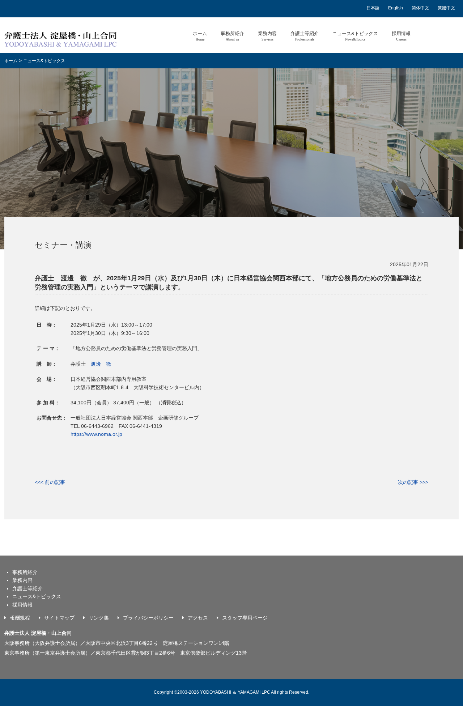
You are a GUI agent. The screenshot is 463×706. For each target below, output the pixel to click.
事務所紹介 (232, 36)
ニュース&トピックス (355, 36)
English (395, 7)
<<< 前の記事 (50, 482)
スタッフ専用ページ (245, 618)
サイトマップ (59, 618)
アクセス (198, 618)
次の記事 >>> (413, 482)
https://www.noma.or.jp (96, 434)
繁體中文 (446, 7)
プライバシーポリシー (148, 618)
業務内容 (267, 36)
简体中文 (420, 7)
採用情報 (401, 36)
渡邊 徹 (101, 364)
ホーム (200, 36)
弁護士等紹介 (304, 36)
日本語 (372, 7)
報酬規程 (20, 618)
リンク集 (99, 618)
